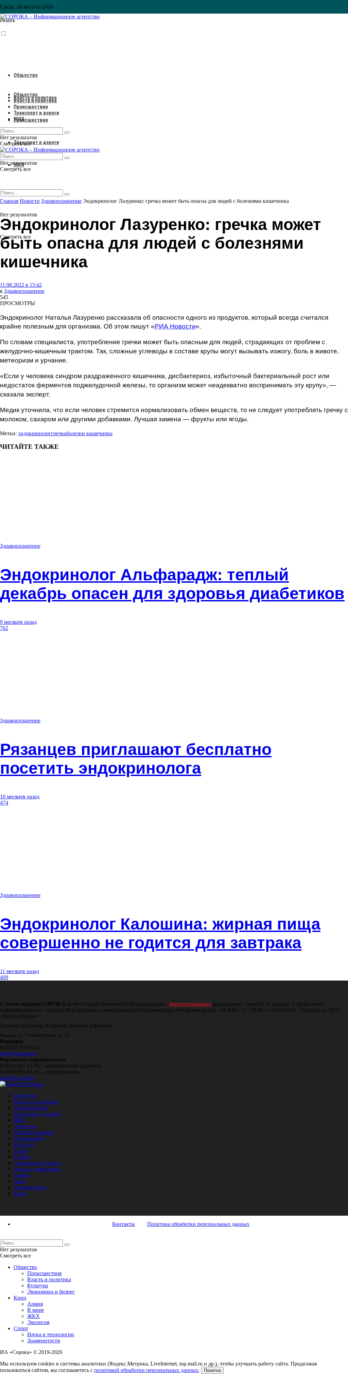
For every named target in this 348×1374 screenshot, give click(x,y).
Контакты (123, 1224)
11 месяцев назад (19, 971)
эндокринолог (34, 433)
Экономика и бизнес (37, 1163)
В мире (22, 1157)
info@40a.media (18, 1053)
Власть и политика (35, 101)
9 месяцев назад (18, 622)
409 (4, 977)
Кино (20, 1193)
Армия (21, 1175)
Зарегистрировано (190, 1004)
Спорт (21, 1150)
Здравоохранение (24, 291)
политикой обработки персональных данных (146, 1370)
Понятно (212, 1370)
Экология (25, 1126)
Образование (29, 1138)
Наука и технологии (37, 1169)
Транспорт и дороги (36, 142)
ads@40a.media (17, 1078)
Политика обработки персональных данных (198, 1224)
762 (4, 628)
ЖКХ (19, 119)
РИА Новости (175, 326)
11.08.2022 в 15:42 (21, 285)
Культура (24, 1144)
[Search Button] (67, 194)
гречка (58, 433)
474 (4, 803)
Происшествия (31, 120)
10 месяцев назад (19, 796)
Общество (26, 75)
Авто (19, 1181)
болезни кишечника (89, 433)
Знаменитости (30, 1187)
